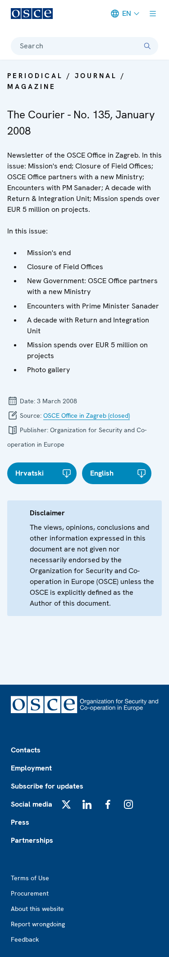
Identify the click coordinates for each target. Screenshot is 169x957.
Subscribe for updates (47, 786)
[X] (66, 804)
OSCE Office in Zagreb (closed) (86, 415)
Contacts (26, 750)
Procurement (30, 893)
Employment (31, 768)
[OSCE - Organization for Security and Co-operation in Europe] (32, 13)
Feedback (25, 939)
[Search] (147, 46)
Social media (31, 804)
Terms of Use (30, 878)
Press (20, 822)
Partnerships (32, 840)
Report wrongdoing (38, 924)
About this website (37, 909)
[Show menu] (153, 14)
